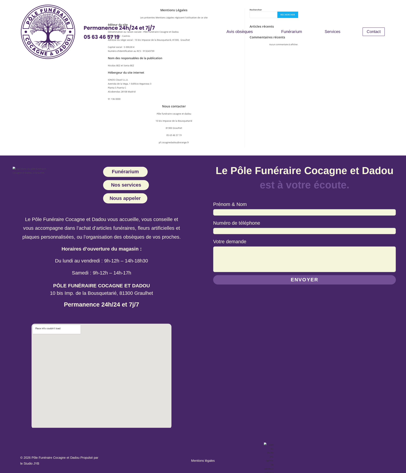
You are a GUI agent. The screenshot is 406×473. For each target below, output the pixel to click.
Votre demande (229, 241)
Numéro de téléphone (236, 223)
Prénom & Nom (230, 204)
